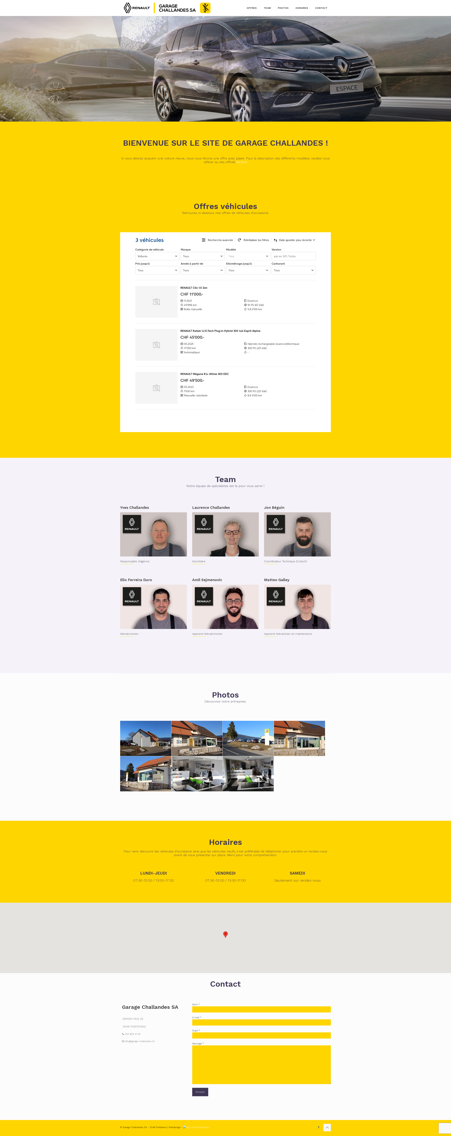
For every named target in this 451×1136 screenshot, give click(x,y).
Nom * (196, 1004)
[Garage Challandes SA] (167, 8)
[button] (225, 934)
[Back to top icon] (327, 1127)
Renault (241, 162)
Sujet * (196, 1030)
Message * (198, 1043)
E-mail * (196, 1017)
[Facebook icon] (318, 1127)
